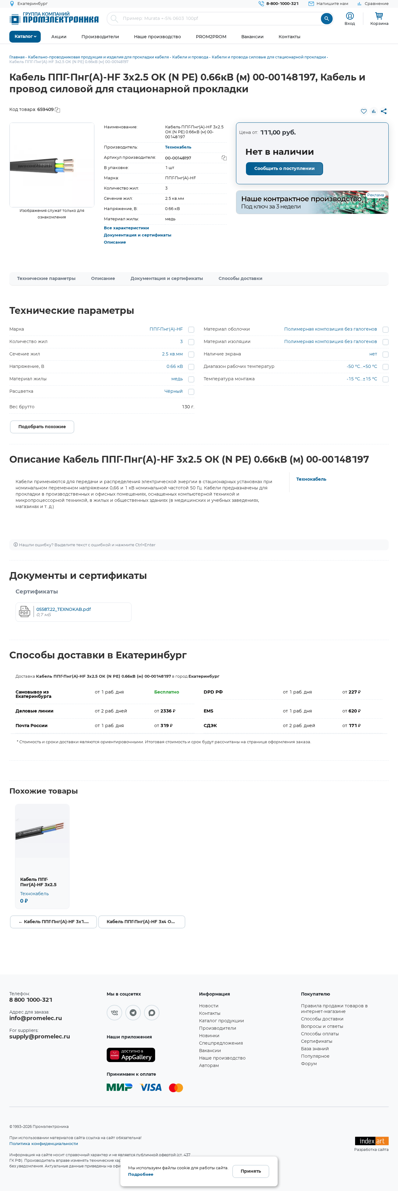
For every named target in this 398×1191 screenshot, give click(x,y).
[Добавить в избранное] (363, 111)
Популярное (315, 1056)
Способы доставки (240, 279)
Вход (350, 23)
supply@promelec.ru (39, 1037)
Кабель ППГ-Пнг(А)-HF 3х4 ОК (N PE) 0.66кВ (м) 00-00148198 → (146, 922)
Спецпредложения (221, 1043)
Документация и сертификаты (137, 235)
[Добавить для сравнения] (373, 111)
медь (177, 379)
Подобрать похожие (42, 427)
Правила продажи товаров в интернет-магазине (334, 1009)
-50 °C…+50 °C (362, 366)
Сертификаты (316, 1041)
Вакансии (210, 1051)
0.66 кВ (175, 366)
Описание (115, 242)
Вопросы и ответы (322, 1026)
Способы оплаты (320, 1034)
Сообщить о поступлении (284, 169)
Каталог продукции (221, 1021)
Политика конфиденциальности (43, 1143)
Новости (209, 1006)
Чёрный (173, 391)
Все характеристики (126, 228)
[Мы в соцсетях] (114, 1012)
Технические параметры (46, 279)
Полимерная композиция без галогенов (330, 329)
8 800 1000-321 (30, 1000)
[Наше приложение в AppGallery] (151, 1055)
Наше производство (222, 1058)
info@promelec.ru (35, 1018)
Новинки (209, 1036)
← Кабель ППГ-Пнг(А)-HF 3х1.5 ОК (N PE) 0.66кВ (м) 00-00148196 (57, 922)
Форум (309, 1064)
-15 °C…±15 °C (362, 379)
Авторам (209, 1066)
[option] (52, 165)
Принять (251, 1171)
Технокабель (178, 147)
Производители (217, 1028)
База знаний (315, 1049)
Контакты (209, 1013)
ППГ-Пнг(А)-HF (166, 329)
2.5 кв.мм (172, 354)
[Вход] (350, 16)
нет (373, 354)
